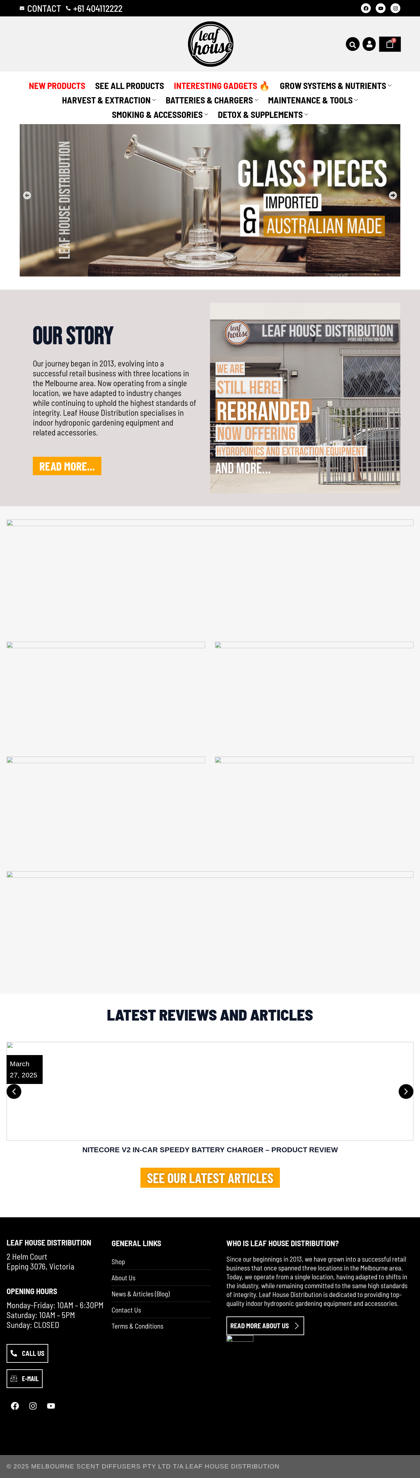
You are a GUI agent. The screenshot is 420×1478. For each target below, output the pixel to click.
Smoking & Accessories (157, 114)
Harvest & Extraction (106, 100)
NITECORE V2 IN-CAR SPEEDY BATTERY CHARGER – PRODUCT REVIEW (210, 1150)
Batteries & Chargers (209, 100)
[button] (27, 195)
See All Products (129, 85)
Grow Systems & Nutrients (333, 85)
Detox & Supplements (260, 114)
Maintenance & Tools (310, 100)
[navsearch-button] (353, 44)
